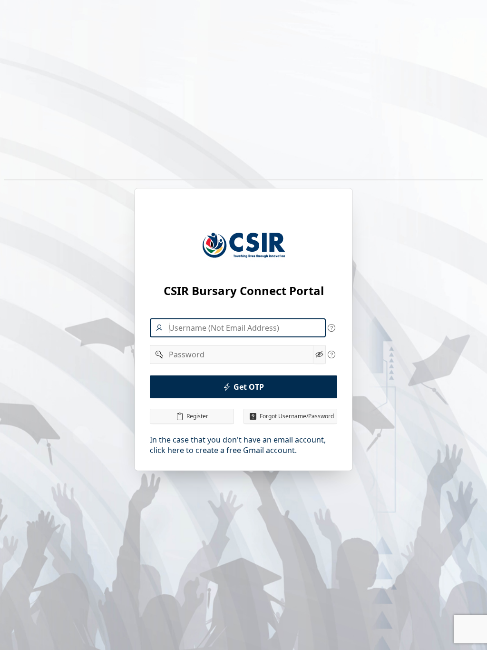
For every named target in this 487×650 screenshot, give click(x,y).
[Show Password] (319, 354)
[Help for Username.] (331, 327)
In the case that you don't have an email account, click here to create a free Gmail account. (238, 444)
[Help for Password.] (331, 354)
